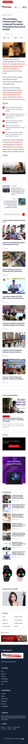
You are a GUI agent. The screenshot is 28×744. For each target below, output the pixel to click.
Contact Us (9, 727)
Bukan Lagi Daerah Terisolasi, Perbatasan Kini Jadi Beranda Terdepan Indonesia (15, 127)
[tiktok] (16, 733)
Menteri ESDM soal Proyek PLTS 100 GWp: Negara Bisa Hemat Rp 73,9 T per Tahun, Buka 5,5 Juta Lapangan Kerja (18, 506)
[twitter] (11, 733)
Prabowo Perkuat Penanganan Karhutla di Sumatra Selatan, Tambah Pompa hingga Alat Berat (15, 115)
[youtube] (18, 733)
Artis (4, 616)
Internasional (18, 620)
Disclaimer (3, 729)
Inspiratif (3, 674)
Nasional (9, 15)
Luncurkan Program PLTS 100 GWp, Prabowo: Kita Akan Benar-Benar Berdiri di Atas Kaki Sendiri (14, 134)
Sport (16, 626)
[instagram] (13, 733)
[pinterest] (22, 179)
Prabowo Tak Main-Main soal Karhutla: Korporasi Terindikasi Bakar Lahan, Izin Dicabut (13, 378)
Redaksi (14, 729)
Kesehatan (3, 704)
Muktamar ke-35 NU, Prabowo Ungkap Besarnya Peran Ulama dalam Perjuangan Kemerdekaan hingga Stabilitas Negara (18, 544)
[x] (11, 179)
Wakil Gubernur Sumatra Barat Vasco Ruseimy (12, 95)
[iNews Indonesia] (6, 8)
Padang (5, 59)
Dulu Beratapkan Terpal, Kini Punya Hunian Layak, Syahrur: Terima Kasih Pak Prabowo (13, 419)
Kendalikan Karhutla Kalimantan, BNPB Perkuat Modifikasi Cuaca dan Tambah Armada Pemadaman (18, 525)
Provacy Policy (17, 727)
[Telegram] (15, 179)
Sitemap (9, 729)
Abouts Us (3, 727)
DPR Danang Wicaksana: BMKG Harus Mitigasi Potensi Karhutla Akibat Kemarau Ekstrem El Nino (18, 515)
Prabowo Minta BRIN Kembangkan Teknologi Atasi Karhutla (14, 121)
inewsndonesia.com (13, 59)
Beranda (4, 15)
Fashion (3, 696)
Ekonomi (5, 620)
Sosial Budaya (6, 416)
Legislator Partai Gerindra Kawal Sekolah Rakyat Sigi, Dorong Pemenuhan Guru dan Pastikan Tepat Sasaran (18, 534)
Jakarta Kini (4, 701)
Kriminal (3, 676)
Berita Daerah (18, 616)
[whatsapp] (18, 179)
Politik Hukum (19, 623)
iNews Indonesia (11, 738)
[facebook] (8, 179)
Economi (3, 693)
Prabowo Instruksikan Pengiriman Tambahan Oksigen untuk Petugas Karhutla (13, 109)
